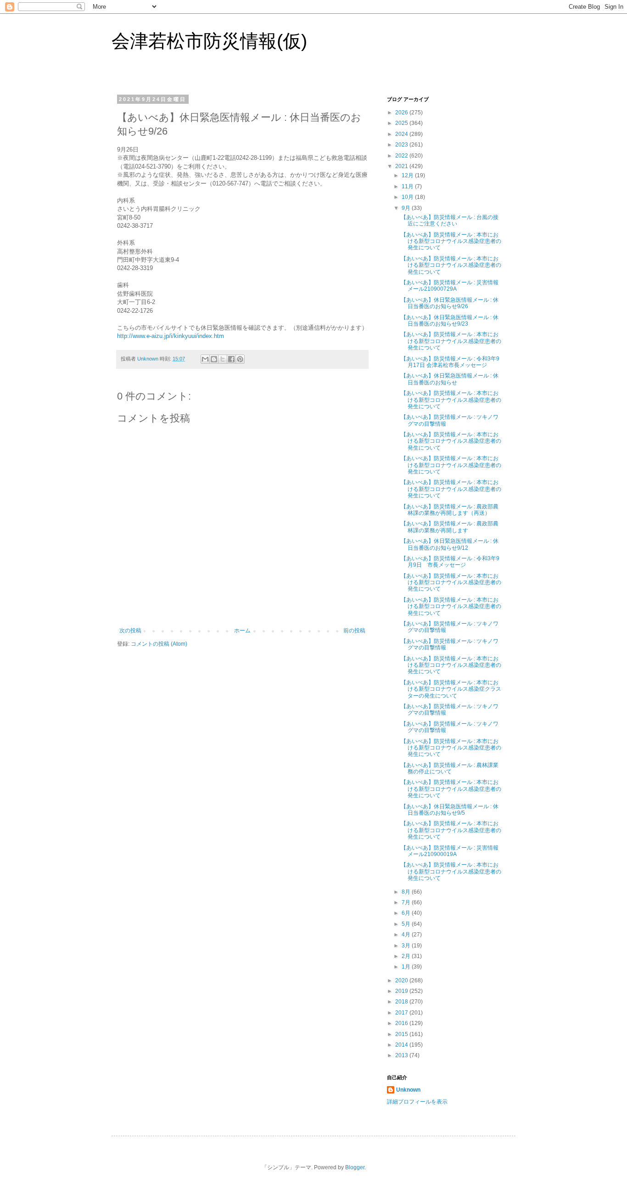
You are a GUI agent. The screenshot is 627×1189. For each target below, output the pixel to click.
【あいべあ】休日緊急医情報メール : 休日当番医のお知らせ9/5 (449, 809)
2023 (402, 144)
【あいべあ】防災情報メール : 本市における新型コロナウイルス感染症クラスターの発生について (451, 689)
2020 (402, 980)
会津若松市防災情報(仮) (209, 41)
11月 (408, 186)
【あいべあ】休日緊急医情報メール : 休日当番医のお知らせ (449, 378)
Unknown (408, 1090)
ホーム (242, 630)
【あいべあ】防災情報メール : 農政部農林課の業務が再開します (449, 526)
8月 (407, 892)
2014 (402, 1045)
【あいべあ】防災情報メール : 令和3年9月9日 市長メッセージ (450, 561)
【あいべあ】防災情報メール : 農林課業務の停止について (449, 768)
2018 (402, 1001)
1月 (407, 967)
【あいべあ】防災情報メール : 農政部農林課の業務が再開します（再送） (449, 509)
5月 (407, 924)
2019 (402, 991)
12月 (408, 175)
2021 (402, 166)
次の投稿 (130, 630)
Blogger (354, 1167)
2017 (402, 1012)
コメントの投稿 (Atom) (159, 644)
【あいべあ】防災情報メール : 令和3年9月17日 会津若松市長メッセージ (450, 361)
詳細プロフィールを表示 (417, 1102)
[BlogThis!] (213, 359)
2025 (402, 123)
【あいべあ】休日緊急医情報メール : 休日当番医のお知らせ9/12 (449, 544)
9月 (407, 208)
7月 (407, 902)
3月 (407, 945)
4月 (407, 934)
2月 (407, 956)
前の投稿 (354, 630)
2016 (402, 1023)
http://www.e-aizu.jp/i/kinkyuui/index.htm (170, 335)
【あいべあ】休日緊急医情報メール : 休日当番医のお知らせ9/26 (449, 303)
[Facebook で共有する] (231, 359)
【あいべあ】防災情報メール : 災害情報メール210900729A (449, 285)
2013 (402, 1055)
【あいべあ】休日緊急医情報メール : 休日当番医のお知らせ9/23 (449, 320)
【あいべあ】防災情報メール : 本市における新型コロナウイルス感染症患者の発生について (451, 241)
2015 (402, 1034)
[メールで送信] (205, 359)
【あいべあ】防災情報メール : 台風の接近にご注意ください (449, 220)
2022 (402, 155)
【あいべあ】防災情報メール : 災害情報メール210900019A (449, 851)
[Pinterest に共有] (240, 359)
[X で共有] (222, 359)
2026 (402, 112)
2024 (402, 134)
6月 (407, 913)
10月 (408, 197)
